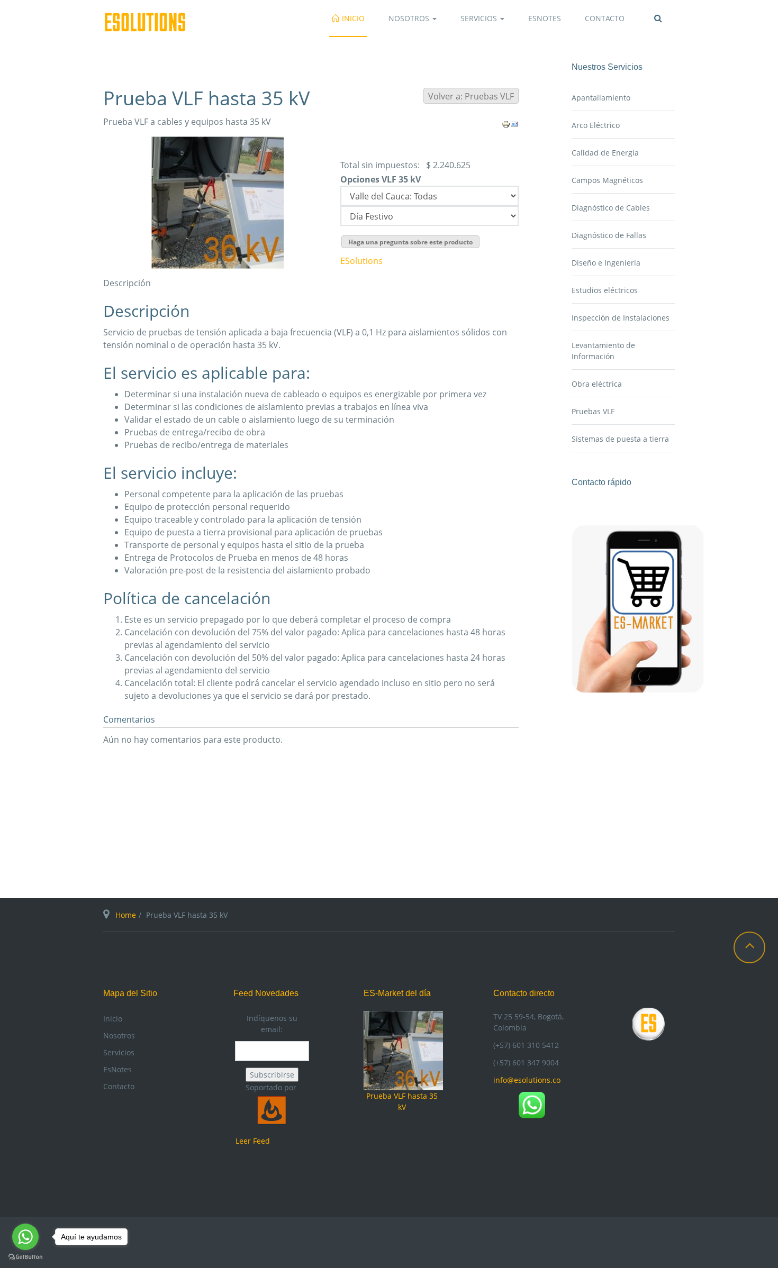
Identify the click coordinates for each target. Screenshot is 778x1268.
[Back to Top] (749, 947)
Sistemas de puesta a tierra (620, 439)
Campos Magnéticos (607, 180)
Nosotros (409, 18)
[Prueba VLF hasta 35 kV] (403, 1050)
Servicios (479, 18)
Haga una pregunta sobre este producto (410, 242)
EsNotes (544, 18)
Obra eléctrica (597, 384)
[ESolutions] (144, 22)
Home (125, 915)
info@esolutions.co (526, 1080)
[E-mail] (514, 124)
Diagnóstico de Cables (611, 208)
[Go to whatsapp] (25, 1237)
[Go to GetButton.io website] (25, 1257)
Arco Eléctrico (596, 125)
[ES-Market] (638, 608)
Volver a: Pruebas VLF (471, 96)
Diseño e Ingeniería (606, 263)
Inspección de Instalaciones (621, 318)
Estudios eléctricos (605, 290)
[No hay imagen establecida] (217, 201)
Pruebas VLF (593, 411)
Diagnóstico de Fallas (609, 235)
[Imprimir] (506, 124)
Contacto (605, 18)
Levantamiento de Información (603, 350)
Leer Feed (253, 1141)
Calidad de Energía (605, 153)
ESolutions (361, 261)
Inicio (353, 18)
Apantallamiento (601, 98)
